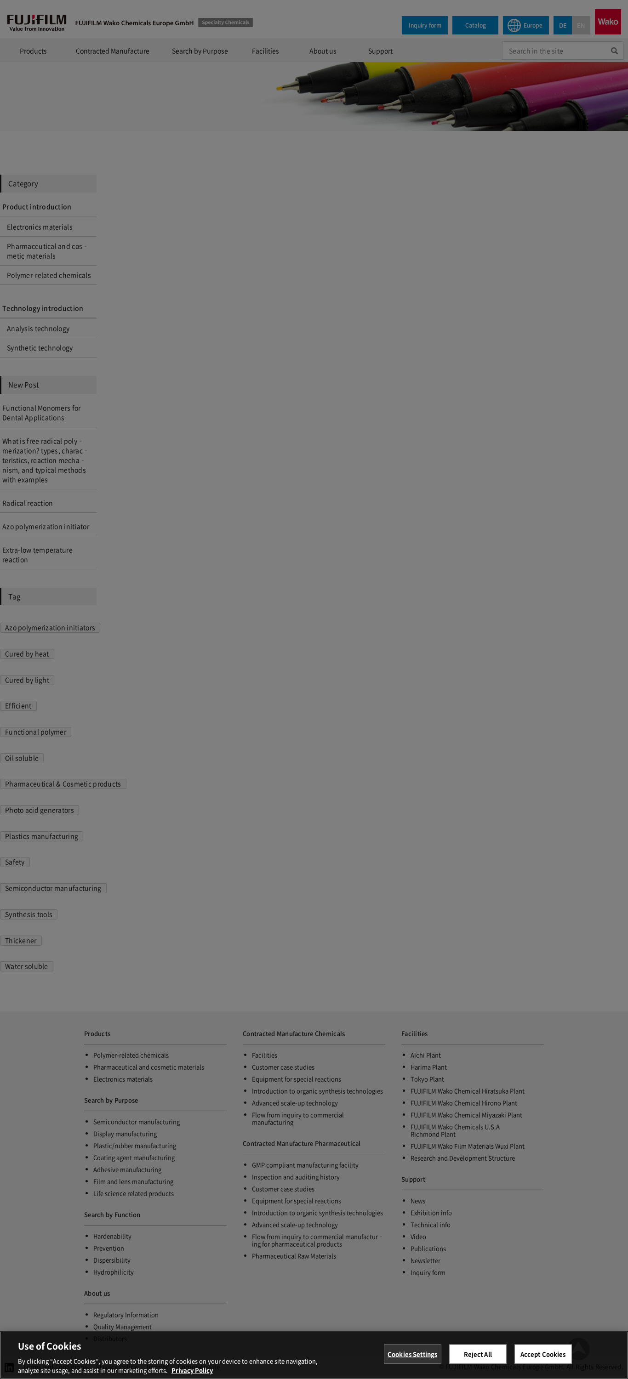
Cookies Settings (412, 1354)
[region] (314, 1355)
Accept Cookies (543, 1354)
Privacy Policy (192, 1369)
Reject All (478, 1354)
